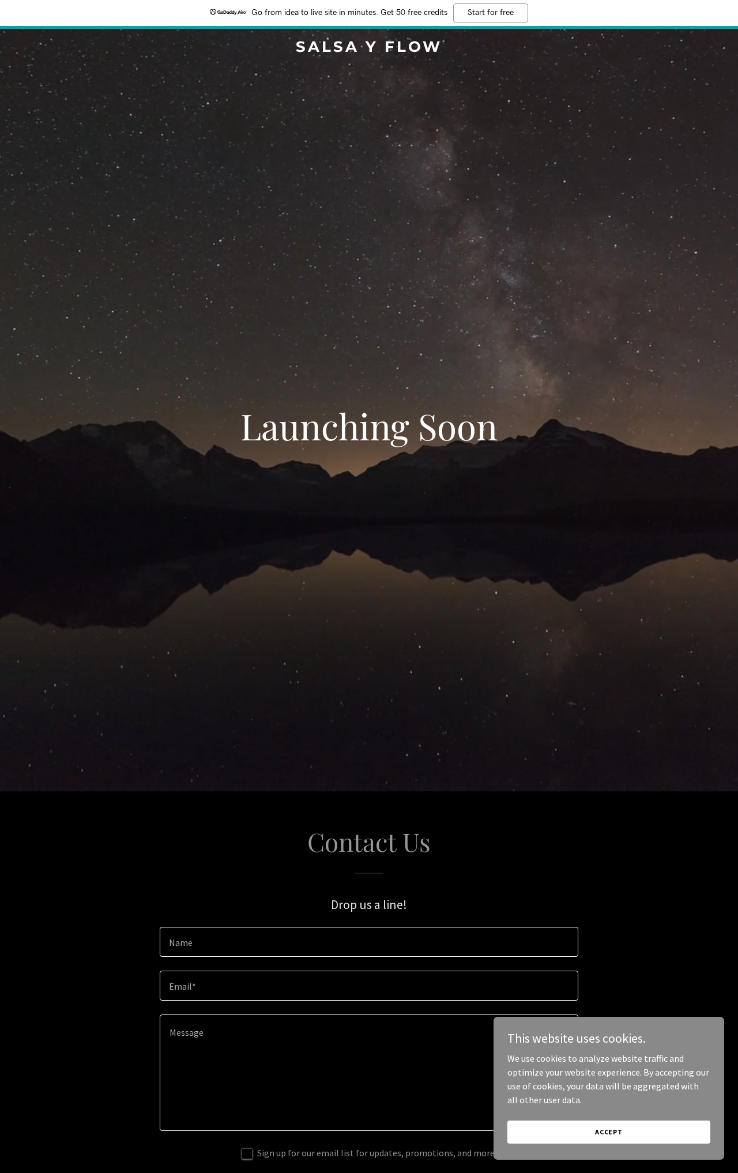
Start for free (491, 13)
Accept (609, 1131)
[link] (369, 48)
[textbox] (369, 942)
